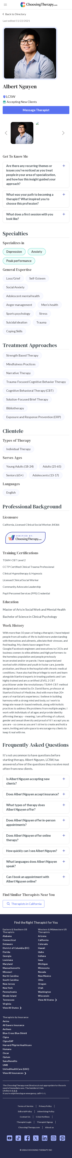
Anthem (7, 1029)
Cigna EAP (8, 1041)
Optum (6, 1057)
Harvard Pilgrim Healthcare (17, 1045)
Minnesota (43, 968)
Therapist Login (24, 1122)
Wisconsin (43, 996)
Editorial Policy (25, 1111)
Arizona (42, 936)
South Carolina (10, 980)
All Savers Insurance (13, 1025)
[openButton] (5, 4)
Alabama (7, 936)
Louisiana (8, 960)
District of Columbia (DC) (16, 948)
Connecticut (9, 940)
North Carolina (10, 976)
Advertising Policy (45, 1111)
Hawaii (41, 948)
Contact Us (25, 1117)
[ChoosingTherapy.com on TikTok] (18, 1138)
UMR (5, 1065)
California (43, 940)
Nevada (42, 972)
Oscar (6, 1053)
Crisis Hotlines (43, 1117)
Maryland (8, 964)
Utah (40, 988)
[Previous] (6, 133)
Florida (6, 952)
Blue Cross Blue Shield (15, 1033)
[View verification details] (36, 537)
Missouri (7, 972)
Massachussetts (11, 968)
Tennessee (8, 999)
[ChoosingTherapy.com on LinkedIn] (44, 1138)
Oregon (42, 984)
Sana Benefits (10, 1061)
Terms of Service (25, 1106)
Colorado (43, 944)
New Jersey (9, 984)
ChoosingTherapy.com (29, 1127)
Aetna (6, 1021)
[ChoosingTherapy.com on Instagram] (53, 1138)
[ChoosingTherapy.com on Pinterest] (62, 1138)
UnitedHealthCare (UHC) (16, 1069)
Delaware (8, 944)
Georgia (7, 956)
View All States (11, 1007)
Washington (44, 992)
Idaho (41, 952)
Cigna (6, 1037)
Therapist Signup (45, 1122)
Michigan (43, 964)
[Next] (63, 133)
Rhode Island (9, 996)
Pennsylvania (10, 992)
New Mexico (44, 976)
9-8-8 (14, 1090)
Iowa (40, 960)
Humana (7, 1049)
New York (8, 988)
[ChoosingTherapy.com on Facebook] (27, 1138)
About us (49, 1127)
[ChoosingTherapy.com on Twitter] (36, 1138)
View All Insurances (13, 1073)
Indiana (42, 956)
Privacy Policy (45, 1106)
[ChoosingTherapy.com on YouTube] (9, 1138)
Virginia (7, 1003)
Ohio (40, 980)
